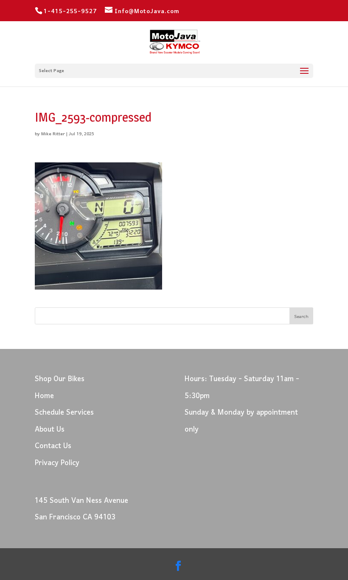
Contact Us (53, 446)
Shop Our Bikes (59, 379)
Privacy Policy (57, 463)
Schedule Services (64, 413)
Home (44, 396)
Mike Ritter (53, 134)
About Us (50, 430)
